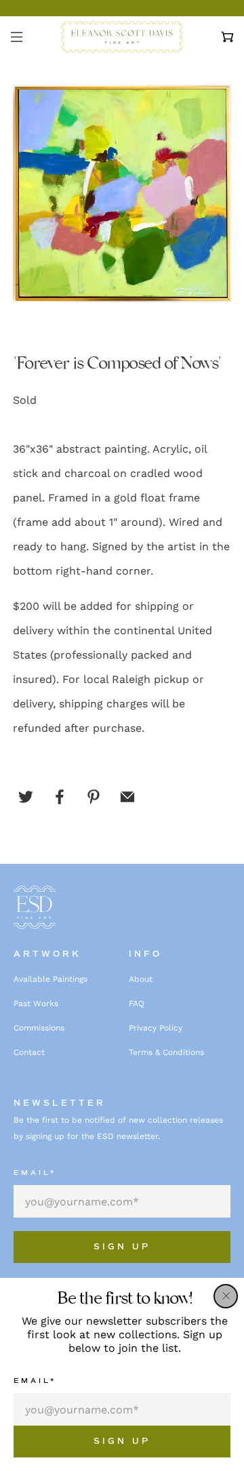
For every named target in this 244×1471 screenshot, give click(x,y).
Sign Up (122, 1441)
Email (35, 1380)
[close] (225, 1296)
